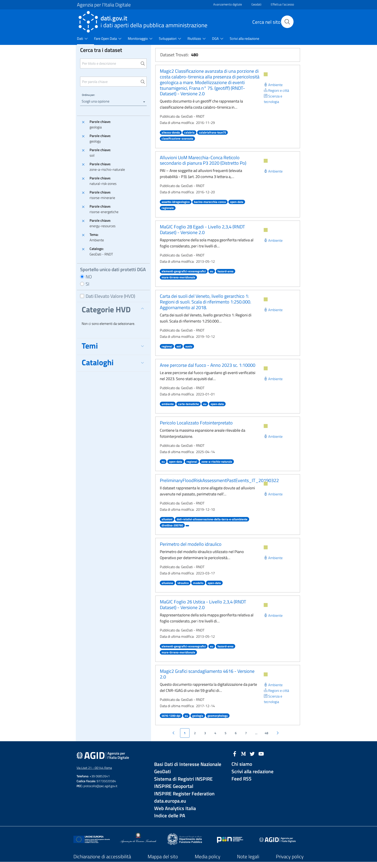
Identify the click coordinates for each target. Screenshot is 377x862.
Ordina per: (88, 95)
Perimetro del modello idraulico (190, 544)
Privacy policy (290, 856)
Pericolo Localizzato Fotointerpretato (196, 422)
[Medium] (243, 753)
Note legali (248, 856)
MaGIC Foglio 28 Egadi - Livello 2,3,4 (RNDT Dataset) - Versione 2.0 (202, 229)
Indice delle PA (169, 815)
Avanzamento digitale (227, 4)
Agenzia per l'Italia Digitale (104, 4)
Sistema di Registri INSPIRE (183, 779)
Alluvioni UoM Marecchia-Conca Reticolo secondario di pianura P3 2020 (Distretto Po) (203, 160)
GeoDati (162, 771)
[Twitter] (252, 753)
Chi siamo (242, 764)
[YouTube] (261, 753)
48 (266, 733)
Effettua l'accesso (282, 4)
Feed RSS (242, 778)
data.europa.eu (170, 801)
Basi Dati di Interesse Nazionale (187, 764)
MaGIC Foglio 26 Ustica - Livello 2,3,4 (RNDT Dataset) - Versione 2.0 (203, 604)
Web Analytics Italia (175, 808)
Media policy (207, 856)
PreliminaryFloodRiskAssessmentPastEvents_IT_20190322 (219, 480)
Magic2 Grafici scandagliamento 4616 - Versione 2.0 (207, 674)
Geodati (256, 4)
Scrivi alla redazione (253, 771)
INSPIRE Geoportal (173, 786)
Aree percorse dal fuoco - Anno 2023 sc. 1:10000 (207, 365)
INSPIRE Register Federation (184, 793)
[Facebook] (235, 753)
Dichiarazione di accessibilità (102, 856)
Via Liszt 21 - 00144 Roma (94, 767)
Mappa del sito (163, 856)
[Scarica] (266, 74)
